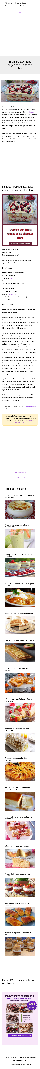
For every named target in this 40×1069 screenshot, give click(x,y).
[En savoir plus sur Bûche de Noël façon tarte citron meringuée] (20, 742)
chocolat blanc (12, 294)
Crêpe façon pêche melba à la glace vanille (19, 585)
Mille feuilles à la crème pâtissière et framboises (19, 818)
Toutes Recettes (15, 3)
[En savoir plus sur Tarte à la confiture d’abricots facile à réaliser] (20, 682)
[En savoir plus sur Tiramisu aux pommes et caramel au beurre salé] (20, 509)
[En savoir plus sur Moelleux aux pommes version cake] (20, 652)
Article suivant (20, 478)
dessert (31, 112)
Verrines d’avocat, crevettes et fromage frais (17, 526)
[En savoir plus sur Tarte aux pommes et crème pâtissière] (20, 771)
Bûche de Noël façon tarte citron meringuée (18, 729)
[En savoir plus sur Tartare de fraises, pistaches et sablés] (20, 887)
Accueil (6, 1058)
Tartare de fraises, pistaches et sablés (17, 875)
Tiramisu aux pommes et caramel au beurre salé (19, 496)
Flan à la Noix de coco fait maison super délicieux (18, 788)
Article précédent (20, 472)
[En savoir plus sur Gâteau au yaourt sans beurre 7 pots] (20, 858)
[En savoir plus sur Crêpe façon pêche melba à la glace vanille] (20, 597)
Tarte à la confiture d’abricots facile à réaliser (19, 669)
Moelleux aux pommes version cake (19, 641)
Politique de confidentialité (27, 1058)
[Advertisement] (20, 35)
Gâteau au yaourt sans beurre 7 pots (20, 846)
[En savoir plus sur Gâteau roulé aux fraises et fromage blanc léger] (20, 712)
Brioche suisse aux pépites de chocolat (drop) (17, 904)
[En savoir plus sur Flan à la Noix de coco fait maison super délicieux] (20, 801)
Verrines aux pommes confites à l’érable (18, 934)
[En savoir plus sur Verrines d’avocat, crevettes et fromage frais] (20, 538)
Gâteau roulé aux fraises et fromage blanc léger (19, 700)
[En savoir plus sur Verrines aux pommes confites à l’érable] (20, 946)
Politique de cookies (20, 1060)
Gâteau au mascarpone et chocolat (19, 613)
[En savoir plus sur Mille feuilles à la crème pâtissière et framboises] (20, 830)
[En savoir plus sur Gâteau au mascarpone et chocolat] (20, 625)
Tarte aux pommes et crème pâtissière (16, 759)
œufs (11, 278)
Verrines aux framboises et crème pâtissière (18, 555)
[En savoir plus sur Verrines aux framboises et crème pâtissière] (20, 568)
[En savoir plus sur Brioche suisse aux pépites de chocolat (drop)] (20, 917)
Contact (14, 1058)
